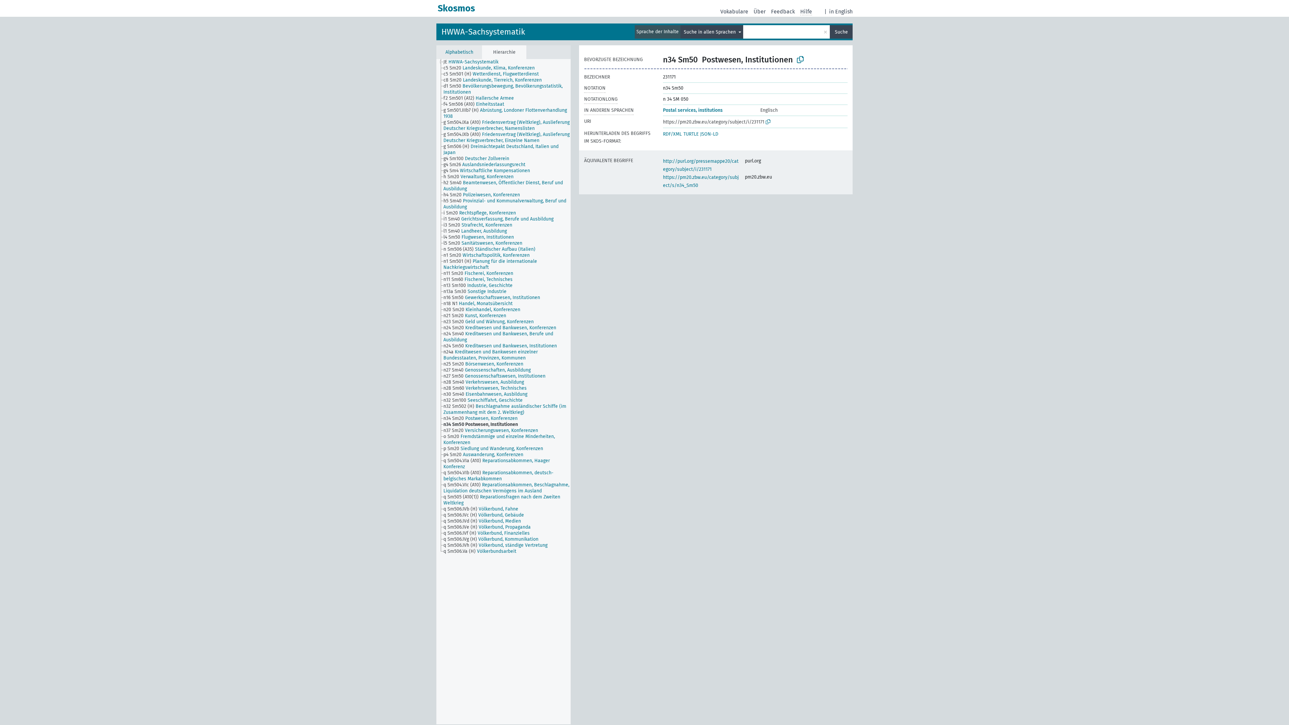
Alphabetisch (459, 52)
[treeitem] (474, 62)
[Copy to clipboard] (800, 60)
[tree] (503, 391)
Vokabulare (734, 11)
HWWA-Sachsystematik (483, 32)
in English (841, 11)
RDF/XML (672, 134)
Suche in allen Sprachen (710, 32)
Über (760, 11)
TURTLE (691, 134)
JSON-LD (709, 134)
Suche (841, 32)
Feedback (783, 11)
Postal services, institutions (693, 110)
